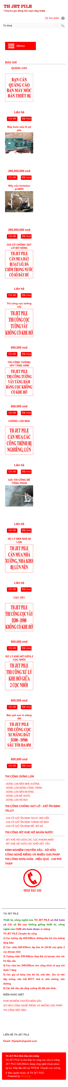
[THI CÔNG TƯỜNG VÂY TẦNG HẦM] (19, 383)
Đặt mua (26, 118)
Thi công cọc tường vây (19, 305)
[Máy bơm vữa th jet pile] (19, 147)
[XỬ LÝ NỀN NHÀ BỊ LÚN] (19, 559)
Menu (21, 46)
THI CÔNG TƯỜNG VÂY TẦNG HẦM (19, 364)
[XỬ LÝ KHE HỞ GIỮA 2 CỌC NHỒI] (19, 677)
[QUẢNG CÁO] (19, 89)
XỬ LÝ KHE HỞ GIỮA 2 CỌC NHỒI (19, 658)
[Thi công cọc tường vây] (19, 324)
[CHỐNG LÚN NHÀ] (19, 441)
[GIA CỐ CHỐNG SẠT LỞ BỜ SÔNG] (19, 265)
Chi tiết (12, 118)
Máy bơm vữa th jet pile (19, 128)
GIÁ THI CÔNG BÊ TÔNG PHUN (19, 481)
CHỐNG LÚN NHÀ (19, 421)
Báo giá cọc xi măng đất (19, 717)
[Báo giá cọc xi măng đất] (19, 736)
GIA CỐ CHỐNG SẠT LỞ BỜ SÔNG (19, 246)
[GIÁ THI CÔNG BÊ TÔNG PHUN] (19, 500)
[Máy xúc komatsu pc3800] (19, 206)
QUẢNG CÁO (19, 68)
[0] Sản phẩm (52, 18)
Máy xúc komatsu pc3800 (19, 187)
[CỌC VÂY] (19, 618)
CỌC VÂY (19, 597)
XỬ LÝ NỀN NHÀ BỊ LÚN (19, 540)
